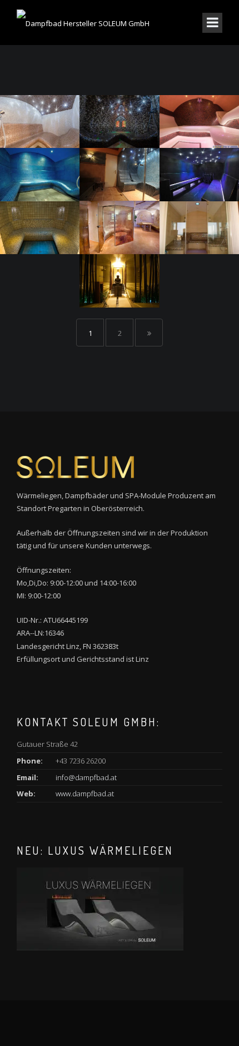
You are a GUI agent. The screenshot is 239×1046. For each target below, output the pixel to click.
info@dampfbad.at (86, 777)
